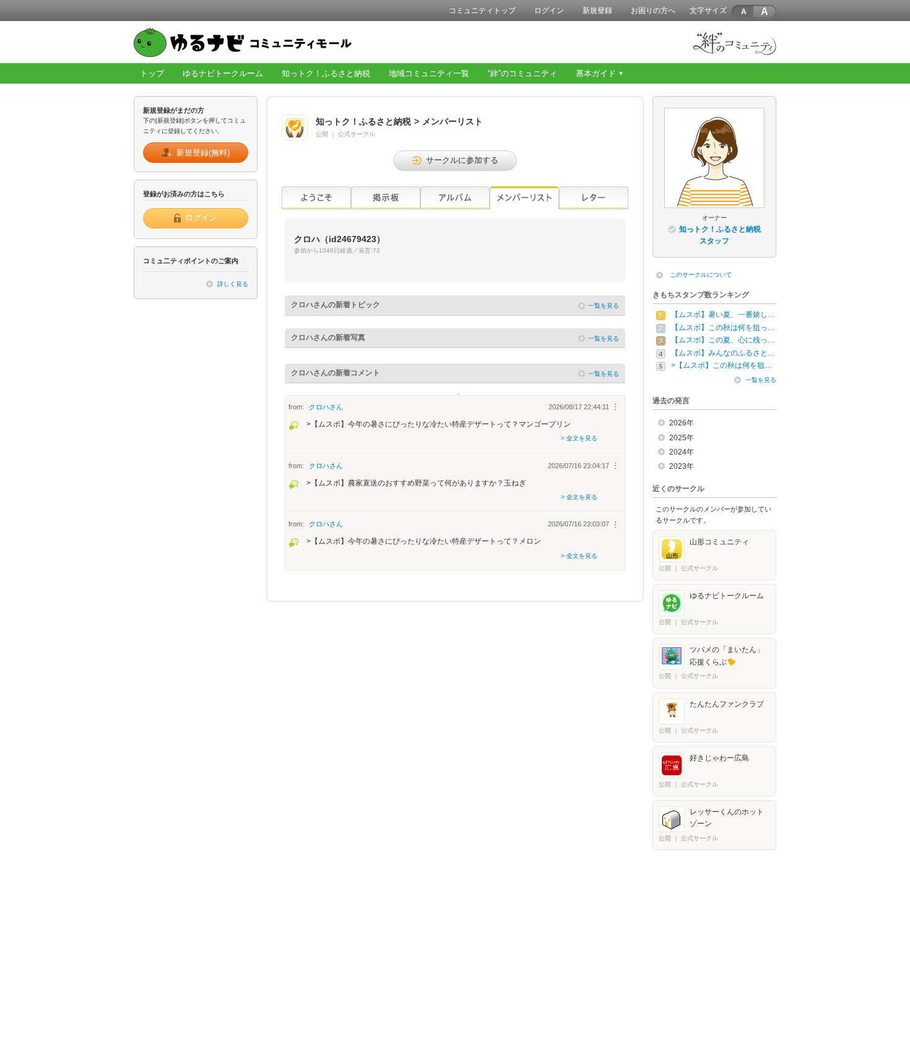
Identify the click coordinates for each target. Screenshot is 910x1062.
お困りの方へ (653, 10)
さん (326, 407)
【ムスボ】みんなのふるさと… (723, 353)
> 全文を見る (579, 438)
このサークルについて (701, 274)
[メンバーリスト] (524, 197)
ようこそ (316, 197)
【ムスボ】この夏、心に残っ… (723, 340)
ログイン (549, 10)
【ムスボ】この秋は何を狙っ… (723, 327)
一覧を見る (603, 305)
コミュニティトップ (482, 10)
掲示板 (385, 197)
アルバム (455, 197)
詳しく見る (232, 284)
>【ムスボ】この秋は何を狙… (721, 365)
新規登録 (597, 10)
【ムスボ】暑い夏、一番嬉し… (723, 314)
